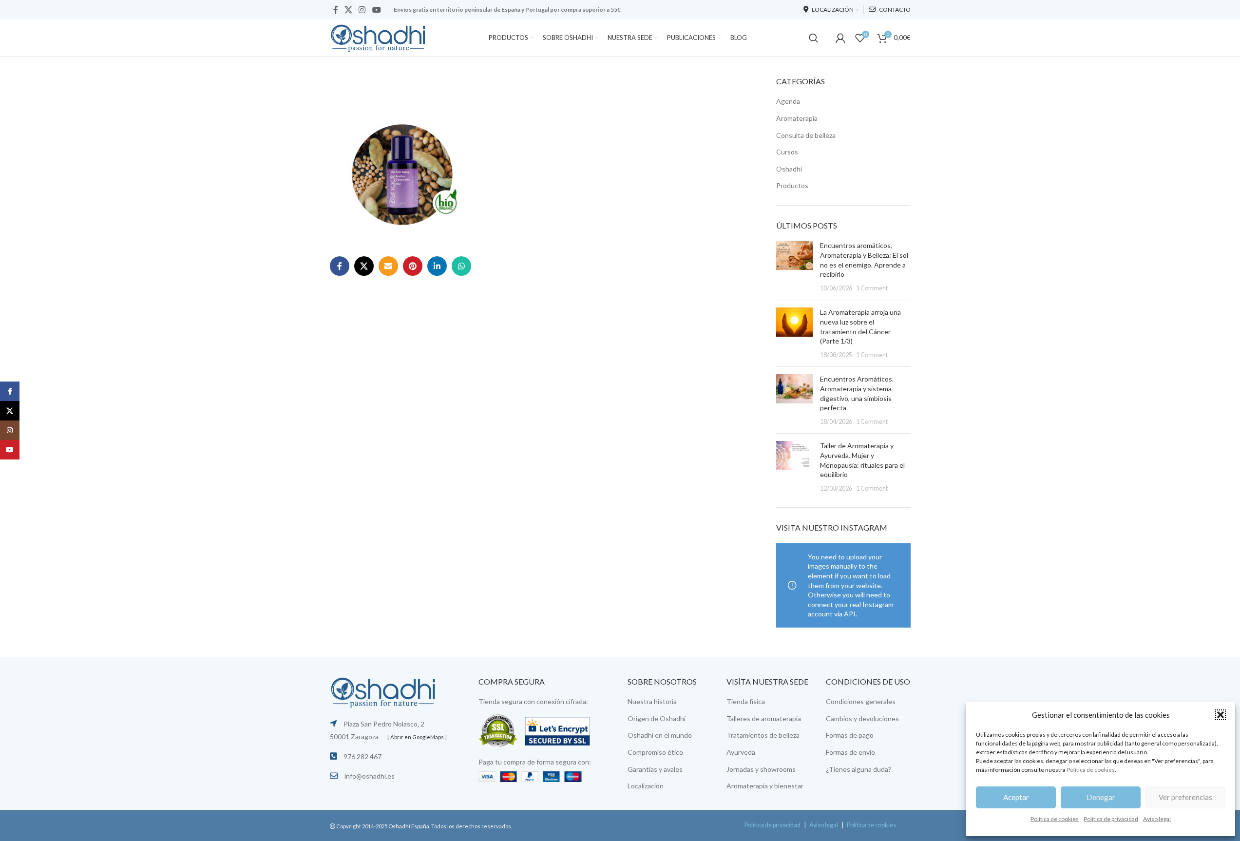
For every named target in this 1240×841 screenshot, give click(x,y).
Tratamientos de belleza (763, 735)
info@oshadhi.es (369, 776)
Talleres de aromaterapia (763, 718)
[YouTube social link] (376, 9)
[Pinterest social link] (412, 266)
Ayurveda (740, 752)
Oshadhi (789, 169)
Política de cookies (1091, 769)
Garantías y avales (655, 769)
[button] (1220, 715)
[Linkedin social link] (437, 266)
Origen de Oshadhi (657, 718)
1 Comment (872, 288)
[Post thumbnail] (794, 266)
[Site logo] (378, 37)
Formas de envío (850, 752)
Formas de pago (850, 735)
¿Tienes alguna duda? (858, 769)
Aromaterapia (797, 118)
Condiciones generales (861, 701)
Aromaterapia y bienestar (764, 786)
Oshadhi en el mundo (660, 735)
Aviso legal (1157, 818)
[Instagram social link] (362, 9)
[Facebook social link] (336, 9)
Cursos (787, 152)
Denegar (1101, 797)
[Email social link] (388, 266)
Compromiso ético (655, 752)
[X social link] (349, 9)
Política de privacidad (1111, 818)
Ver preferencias (1185, 797)
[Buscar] (813, 38)
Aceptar (1016, 797)
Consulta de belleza (806, 135)
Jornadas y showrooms (761, 769)
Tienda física (745, 701)
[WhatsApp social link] (461, 266)
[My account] (840, 38)
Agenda (788, 101)
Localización (646, 786)
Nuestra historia (652, 701)
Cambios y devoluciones (862, 718)
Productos (792, 185)
